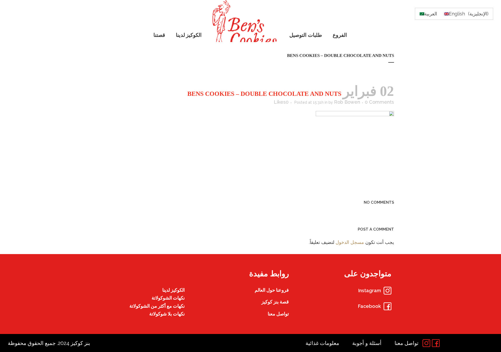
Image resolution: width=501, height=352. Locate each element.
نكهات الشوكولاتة (168, 298)
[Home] (246, 21)
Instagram (369, 290)
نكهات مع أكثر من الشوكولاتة (157, 306)
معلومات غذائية (322, 343)
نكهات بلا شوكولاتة (167, 313)
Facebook (369, 306)
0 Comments (379, 102)
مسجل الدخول (350, 242)
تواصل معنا (278, 313)
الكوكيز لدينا (173, 290)
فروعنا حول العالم (272, 290)
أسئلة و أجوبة (366, 343)
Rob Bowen (347, 102)
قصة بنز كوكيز (275, 301)
